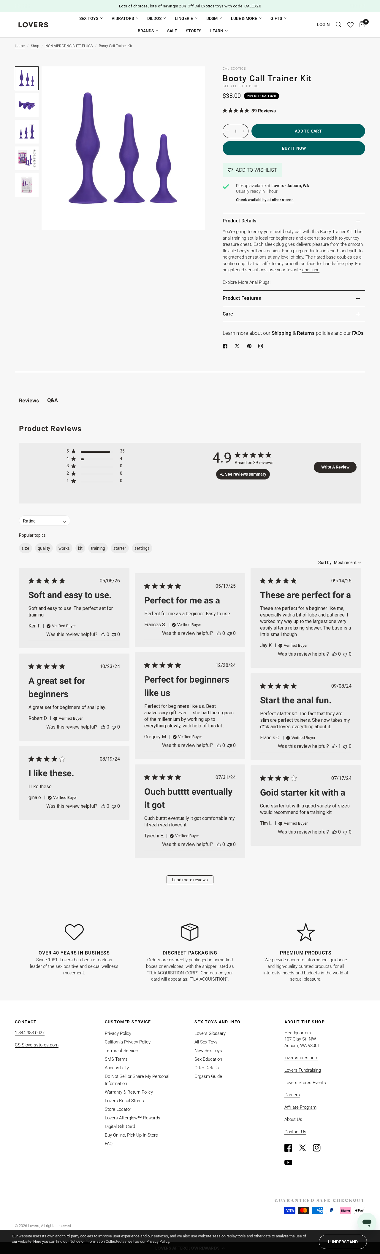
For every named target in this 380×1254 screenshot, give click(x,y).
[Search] (338, 24)
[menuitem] (91, 18)
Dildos (154, 18)
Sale (172, 30)
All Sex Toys (206, 1042)
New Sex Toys (208, 1050)
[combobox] (339, 562)
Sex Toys (88, 18)
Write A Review (335, 467)
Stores (193, 30)
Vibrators (123, 18)
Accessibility (117, 1067)
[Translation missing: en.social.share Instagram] (261, 346)
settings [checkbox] (142, 548)
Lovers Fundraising (302, 1070)
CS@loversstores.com (36, 1045)
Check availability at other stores (265, 199)
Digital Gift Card (120, 1126)
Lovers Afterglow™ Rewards (132, 1118)
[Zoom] (192, 79)
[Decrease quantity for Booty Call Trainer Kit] (227, 131)
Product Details (239, 221)
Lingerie (184, 18)
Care (228, 314)
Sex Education (208, 1059)
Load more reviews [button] (190, 879)
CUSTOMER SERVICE (128, 1022)
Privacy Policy (118, 1033)
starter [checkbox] (119, 548)
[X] (238, 346)
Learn (216, 30)
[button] (252, 170)
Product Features (242, 298)
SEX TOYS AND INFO (217, 1022)
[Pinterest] (250, 346)
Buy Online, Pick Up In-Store (131, 1135)
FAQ (109, 1143)
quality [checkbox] (44, 548)
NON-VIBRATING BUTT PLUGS (69, 46)
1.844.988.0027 (30, 1032)
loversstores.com (301, 1057)
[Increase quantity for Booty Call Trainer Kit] (243, 131)
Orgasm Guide (208, 1076)
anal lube (310, 270)
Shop (35, 46)
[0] (361, 24)
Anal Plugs (259, 282)
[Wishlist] (350, 24)
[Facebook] (226, 346)
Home (20, 46)
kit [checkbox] (80, 548)
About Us (293, 1119)
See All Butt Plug (241, 86)
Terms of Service (121, 1050)
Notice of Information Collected (95, 1241)
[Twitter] (305, 1147)
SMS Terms (116, 1059)
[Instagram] (319, 1147)
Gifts (276, 18)
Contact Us (295, 1132)
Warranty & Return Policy (129, 1092)
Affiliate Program (300, 1107)
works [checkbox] (64, 548)
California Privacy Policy (128, 1042)
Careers (292, 1094)
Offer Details (206, 1067)
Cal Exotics (234, 69)
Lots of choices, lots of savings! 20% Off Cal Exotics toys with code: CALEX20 (190, 6)
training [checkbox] (98, 548)
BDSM (212, 18)
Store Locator (118, 1109)
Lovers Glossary (210, 1033)
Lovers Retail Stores (124, 1100)
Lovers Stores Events (305, 1082)
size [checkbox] (25, 548)
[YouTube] (290, 1162)
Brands (146, 30)
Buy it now (294, 148)
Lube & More (244, 18)
